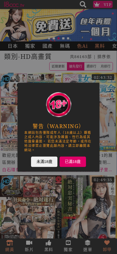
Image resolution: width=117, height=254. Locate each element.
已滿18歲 (73, 161)
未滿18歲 (44, 161)
